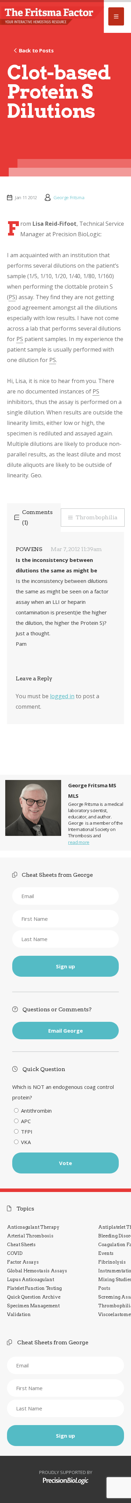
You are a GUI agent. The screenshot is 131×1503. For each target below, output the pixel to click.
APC (26, 1121)
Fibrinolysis (112, 1262)
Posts (104, 1288)
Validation (18, 1314)
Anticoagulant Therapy (33, 1227)
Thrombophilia (96, 517)
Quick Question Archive (33, 1297)
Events (106, 1253)
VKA (26, 1142)
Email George (65, 1030)
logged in (62, 696)
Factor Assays (22, 1262)
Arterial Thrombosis (30, 1235)
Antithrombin (36, 1110)
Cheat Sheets (21, 1244)
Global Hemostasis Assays (37, 1270)
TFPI (26, 1131)
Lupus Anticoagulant (30, 1279)
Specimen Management (33, 1305)
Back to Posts (36, 50)
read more (78, 842)
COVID (14, 1253)
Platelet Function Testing (34, 1288)
